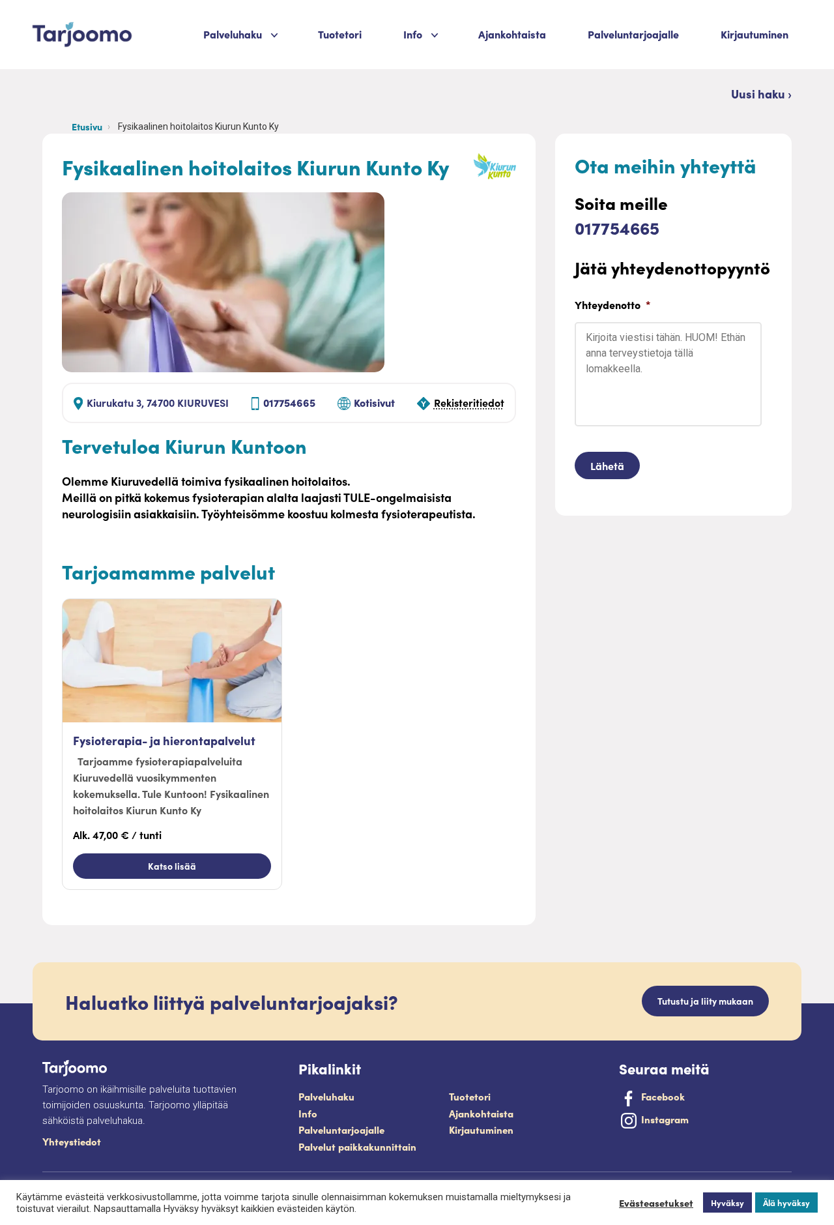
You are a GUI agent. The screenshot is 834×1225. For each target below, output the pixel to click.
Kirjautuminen (754, 34)
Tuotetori (340, 34)
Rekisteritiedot (469, 402)
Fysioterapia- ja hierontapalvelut (164, 740)
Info (307, 1113)
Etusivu (87, 126)
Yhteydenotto (612, 305)
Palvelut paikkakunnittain (357, 1146)
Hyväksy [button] (727, 1202)
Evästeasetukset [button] (656, 1203)
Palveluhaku (232, 34)
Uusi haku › (761, 93)
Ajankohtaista (512, 34)
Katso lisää (172, 865)
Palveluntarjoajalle (633, 34)
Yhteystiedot (71, 1141)
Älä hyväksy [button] (786, 1202)
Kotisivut (374, 402)
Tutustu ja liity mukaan (705, 1000)
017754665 (289, 402)
